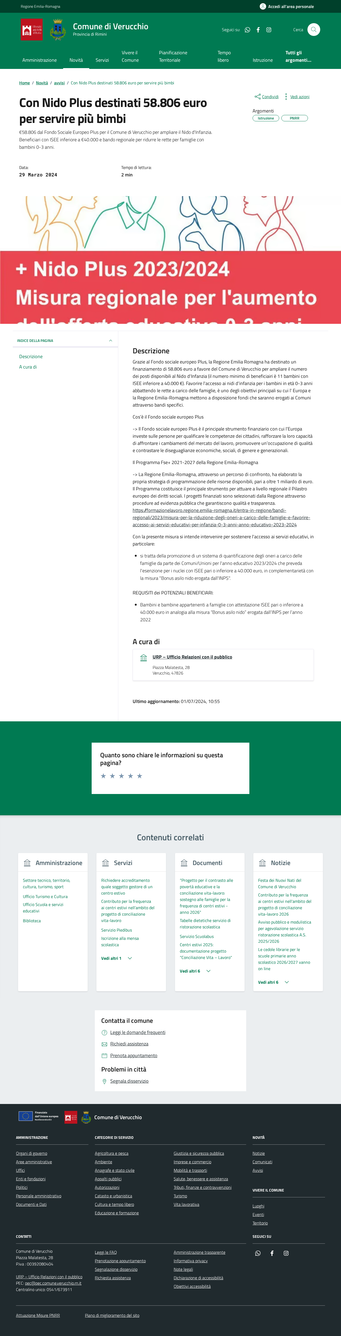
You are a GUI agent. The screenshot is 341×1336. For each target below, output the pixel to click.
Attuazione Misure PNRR (38, 1315)
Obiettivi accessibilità (192, 1286)
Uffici (20, 1170)
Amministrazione (39, 60)
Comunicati (262, 1162)
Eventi (258, 1214)
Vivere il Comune (130, 56)
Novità (76, 60)
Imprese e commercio (192, 1162)
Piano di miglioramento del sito (112, 1315)
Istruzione (263, 60)
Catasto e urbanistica (113, 1196)
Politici (21, 1187)
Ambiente (103, 1162)
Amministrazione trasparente (199, 1252)
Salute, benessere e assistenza (201, 1179)
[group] (53, 925)
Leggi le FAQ (106, 1252)
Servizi (102, 60)
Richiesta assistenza (113, 1278)
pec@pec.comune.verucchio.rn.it (53, 1283)
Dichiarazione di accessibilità (198, 1278)
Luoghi (258, 1206)
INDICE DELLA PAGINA (35, 340)
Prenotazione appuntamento (120, 1261)
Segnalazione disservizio (116, 1269)
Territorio (260, 1223)
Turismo (180, 1196)
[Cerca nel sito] (313, 29)
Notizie (259, 1153)
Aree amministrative (34, 1162)
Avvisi (258, 1170)
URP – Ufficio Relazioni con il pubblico (192, 656)
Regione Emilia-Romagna (40, 6)
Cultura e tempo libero (114, 1204)
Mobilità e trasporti (190, 1170)
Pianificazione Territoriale (173, 56)
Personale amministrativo (38, 1196)
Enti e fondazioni (31, 1179)
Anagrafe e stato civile (115, 1170)
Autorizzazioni (107, 1187)
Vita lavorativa (186, 1204)
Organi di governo (31, 1153)
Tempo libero (224, 56)
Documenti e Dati (31, 1204)
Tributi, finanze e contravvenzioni (203, 1187)
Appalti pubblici (108, 1179)
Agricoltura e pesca (111, 1153)
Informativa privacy (191, 1261)
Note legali (183, 1269)
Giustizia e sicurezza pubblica (199, 1153)
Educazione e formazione (117, 1213)
